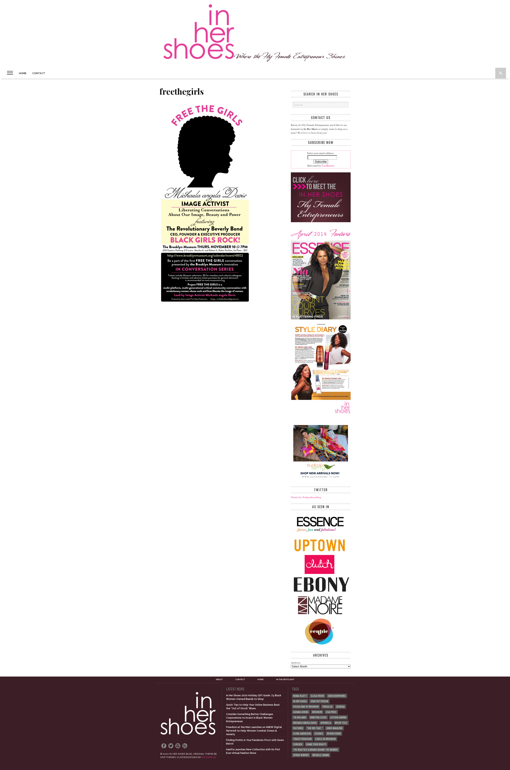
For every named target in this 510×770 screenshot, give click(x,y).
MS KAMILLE (209, 757)
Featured (298, 728)
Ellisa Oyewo (317, 695)
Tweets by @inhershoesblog (306, 497)
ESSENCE (319, 733)
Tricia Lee (327, 706)
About (219, 680)
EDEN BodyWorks (337, 695)
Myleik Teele (341, 722)
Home (22, 73)
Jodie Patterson (319, 701)
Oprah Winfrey (301, 755)
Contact (38, 73)
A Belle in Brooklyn (325, 739)
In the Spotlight (285, 680)
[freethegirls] (205, 303)
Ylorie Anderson (302, 733)
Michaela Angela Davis (305, 722)
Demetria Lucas (318, 717)
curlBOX (297, 744)
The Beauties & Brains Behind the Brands (315, 749)
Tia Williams (299, 717)
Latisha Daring (338, 717)
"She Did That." (315, 728)
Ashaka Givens (300, 712)
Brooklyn (317, 712)
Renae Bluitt (300, 695)
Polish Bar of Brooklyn (306, 706)
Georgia (340, 706)
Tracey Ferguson (302, 739)
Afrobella (326, 722)
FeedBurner (328, 165)
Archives (295, 662)
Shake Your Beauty (316, 744)
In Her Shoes (300, 701)
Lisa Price (331, 712)
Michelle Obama (321, 755)
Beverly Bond (334, 733)
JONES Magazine (334, 728)
